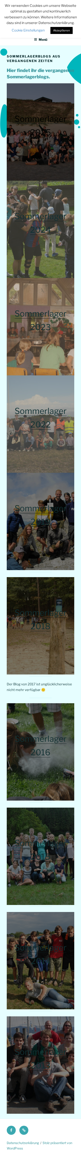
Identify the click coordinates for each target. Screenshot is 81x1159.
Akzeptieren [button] (61, 30)
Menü (43, 39)
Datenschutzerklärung (23, 1143)
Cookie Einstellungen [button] (28, 30)
